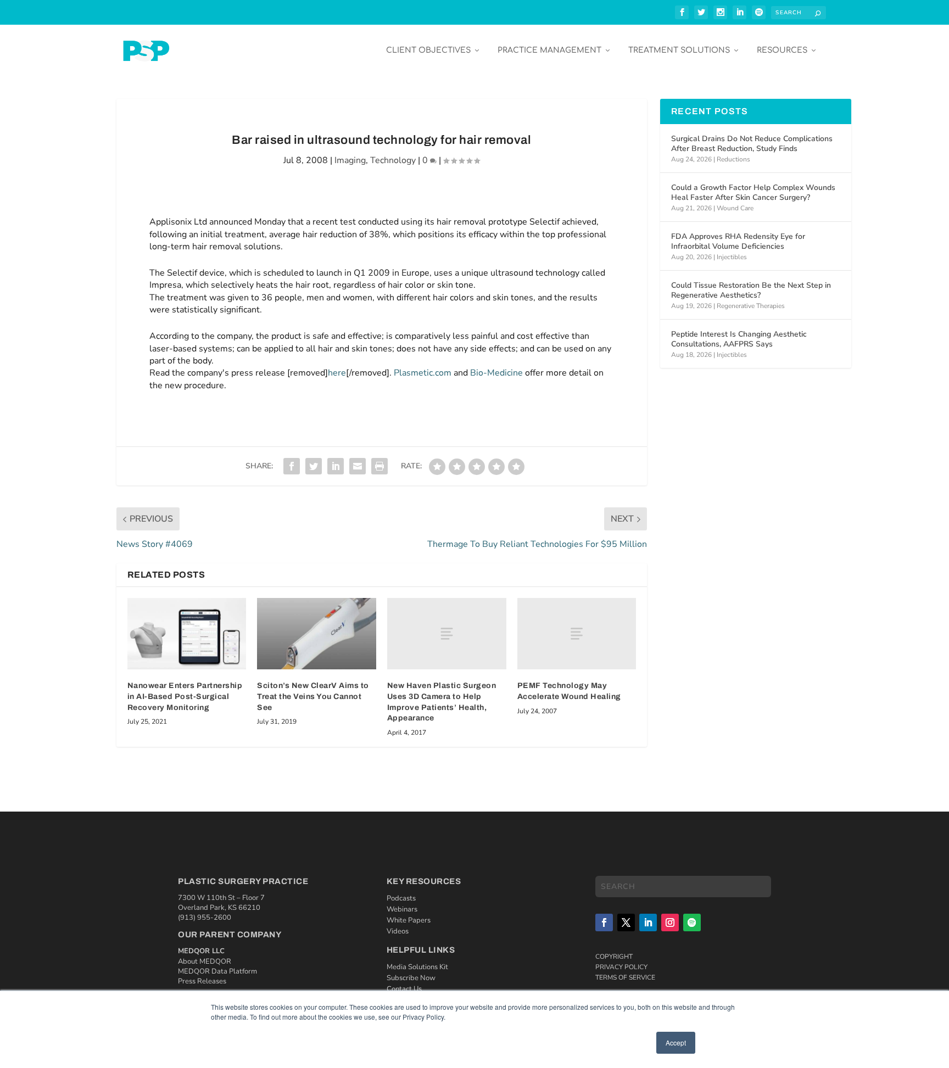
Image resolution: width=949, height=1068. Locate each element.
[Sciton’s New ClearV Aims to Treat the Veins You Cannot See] (316, 633)
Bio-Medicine (496, 373)
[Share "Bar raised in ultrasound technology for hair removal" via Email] (358, 466)
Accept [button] (676, 1042)
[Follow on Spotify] (692, 922)
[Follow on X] (626, 922)
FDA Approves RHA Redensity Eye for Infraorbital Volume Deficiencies (738, 241)
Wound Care (735, 208)
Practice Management (549, 50)
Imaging (350, 160)
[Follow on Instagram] (670, 922)
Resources (782, 50)
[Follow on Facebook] (604, 922)
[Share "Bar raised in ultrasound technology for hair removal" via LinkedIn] (336, 466)
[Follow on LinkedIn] (648, 922)
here (337, 373)
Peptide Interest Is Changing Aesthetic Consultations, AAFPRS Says (739, 339)
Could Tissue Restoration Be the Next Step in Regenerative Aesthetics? (751, 290)
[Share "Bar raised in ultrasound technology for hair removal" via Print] (379, 466)
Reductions (733, 159)
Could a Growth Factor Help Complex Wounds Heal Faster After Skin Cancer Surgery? (753, 192)
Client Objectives (428, 50)
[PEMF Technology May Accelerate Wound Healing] (577, 633)
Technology (393, 160)
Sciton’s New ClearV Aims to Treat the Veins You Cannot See (313, 696)
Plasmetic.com (422, 373)
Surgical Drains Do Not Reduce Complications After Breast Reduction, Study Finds (752, 143)
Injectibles (732, 257)
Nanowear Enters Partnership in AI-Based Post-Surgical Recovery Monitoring (185, 696)
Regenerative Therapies (751, 305)
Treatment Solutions (679, 50)
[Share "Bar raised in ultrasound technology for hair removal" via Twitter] (314, 466)
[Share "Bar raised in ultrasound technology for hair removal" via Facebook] (292, 466)
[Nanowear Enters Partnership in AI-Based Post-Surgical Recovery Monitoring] (187, 633)
